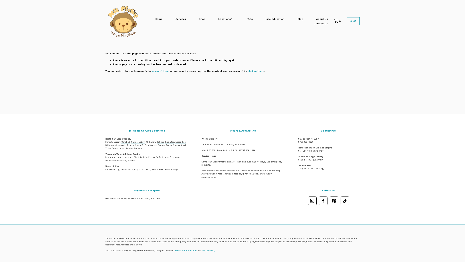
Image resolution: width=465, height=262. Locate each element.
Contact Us (321, 23)
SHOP (353, 21)
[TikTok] (345, 200)
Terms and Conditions (186, 250)
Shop (202, 18)
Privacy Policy (208, 250)
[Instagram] (312, 200)
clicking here (160, 71)
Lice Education (275, 18)
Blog (300, 18)
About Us (322, 18)
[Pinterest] (334, 200)
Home (158, 18)
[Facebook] (323, 200)
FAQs (250, 18)
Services (180, 18)
